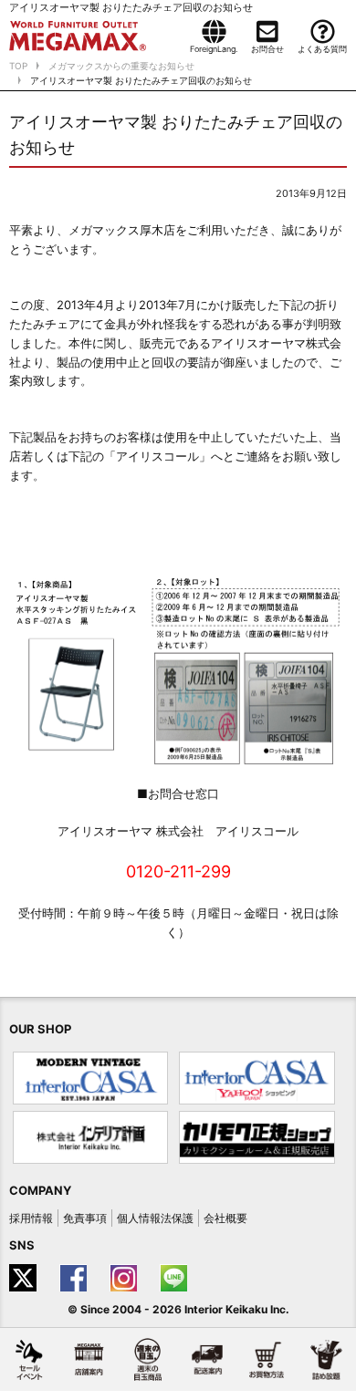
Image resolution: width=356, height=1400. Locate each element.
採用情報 (31, 1218)
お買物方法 (267, 1359)
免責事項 (85, 1218)
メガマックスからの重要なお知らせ (121, 65)
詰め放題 (326, 1359)
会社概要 (225, 1218)
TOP (18, 65)
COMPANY (40, 1190)
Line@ (176, 1277)
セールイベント (29, 1359)
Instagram (125, 1277)
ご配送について (207, 1359)
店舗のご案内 (89, 1359)
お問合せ (267, 49)
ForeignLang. (213, 49)
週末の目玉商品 (148, 1359)
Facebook (75, 1277)
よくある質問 (322, 49)
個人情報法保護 (155, 1218)
